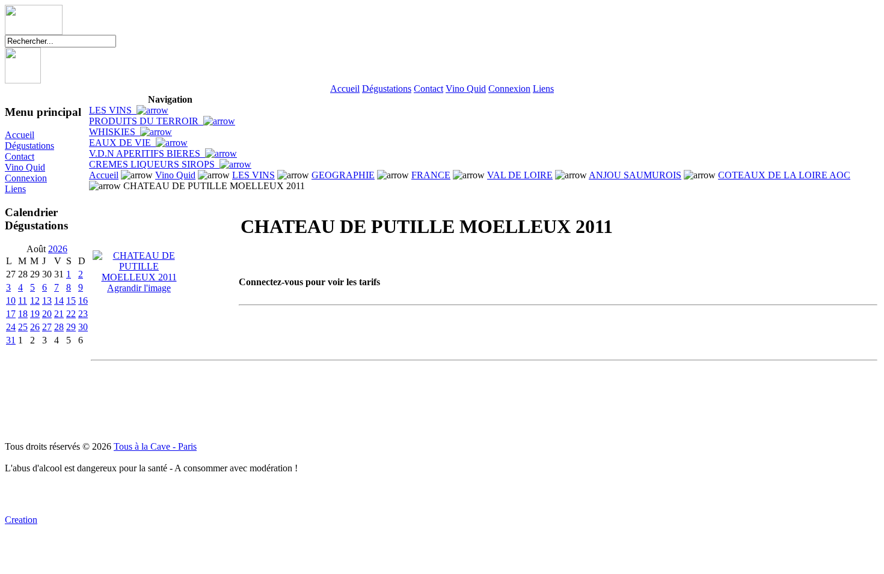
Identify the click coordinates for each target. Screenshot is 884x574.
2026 (57, 249)
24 (11, 327)
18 (23, 314)
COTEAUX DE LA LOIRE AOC (784, 175)
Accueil (345, 88)
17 (11, 314)
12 (35, 300)
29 (71, 327)
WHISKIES (114, 132)
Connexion (509, 88)
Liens (543, 88)
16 (83, 300)
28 (59, 327)
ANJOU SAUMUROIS (635, 175)
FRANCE (430, 175)
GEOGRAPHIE (343, 175)
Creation (21, 520)
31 (11, 340)
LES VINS (113, 110)
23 (83, 314)
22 (71, 314)
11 (22, 300)
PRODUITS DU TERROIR (146, 121)
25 (23, 327)
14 (59, 300)
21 (59, 314)
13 (47, 300)
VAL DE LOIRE (520, 175)
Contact (428, 88)
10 (11, 300)
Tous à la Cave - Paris (155, 446)
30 (83, 327)
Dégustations (386, 88)
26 (35, 327)
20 (47, 314)
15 (71, 300)
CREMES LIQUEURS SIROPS (154, 164)
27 (47, 327)
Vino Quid (466, 88)
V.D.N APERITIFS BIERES (147, 153)
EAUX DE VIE (122, 142)
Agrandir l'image (139, 288)
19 (35, 314)
